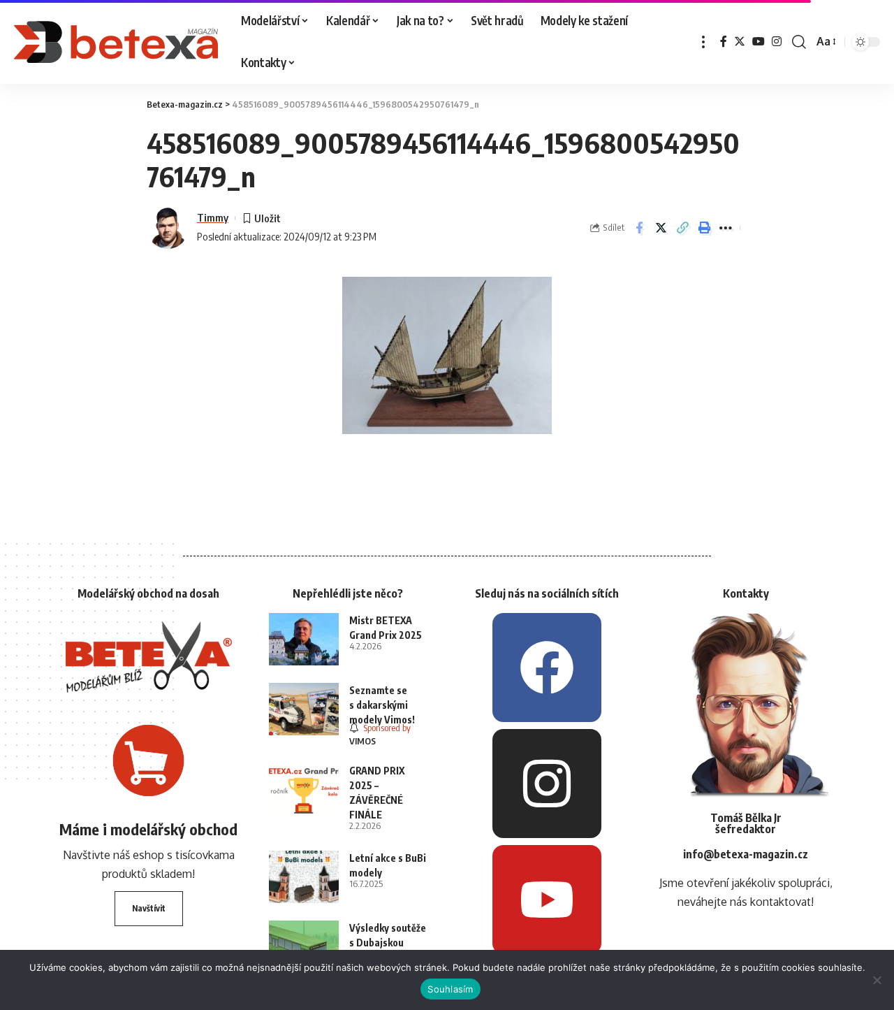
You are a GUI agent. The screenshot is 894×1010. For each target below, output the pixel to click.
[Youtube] (546, 899)
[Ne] (877, 980)
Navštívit (149, 908)
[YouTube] (758, 41)
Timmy (212, 217)
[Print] (704, 228)
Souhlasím (450, 989)
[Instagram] (776, 41)
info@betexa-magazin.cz (745, 854)
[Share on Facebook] (639, 228)
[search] (799, 42)
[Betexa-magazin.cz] (116, 42)
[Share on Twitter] (660, 228)
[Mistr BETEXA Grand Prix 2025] (304, 639)
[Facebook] (724, 41)
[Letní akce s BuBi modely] (304, 877)
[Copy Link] (682, 228)
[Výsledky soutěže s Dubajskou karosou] (304, 947)
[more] (703, 42)
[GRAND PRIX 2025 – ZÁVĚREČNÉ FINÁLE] (304, 789)
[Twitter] (740, 41)
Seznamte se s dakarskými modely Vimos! (382, 705)
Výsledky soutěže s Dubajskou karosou (387, 942)
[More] (725, 228)
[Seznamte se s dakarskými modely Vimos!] (304, 709)
